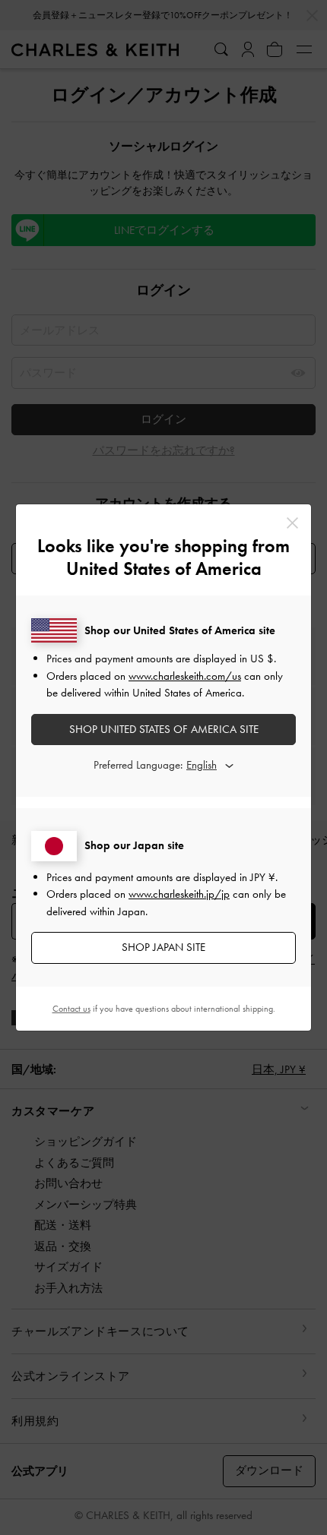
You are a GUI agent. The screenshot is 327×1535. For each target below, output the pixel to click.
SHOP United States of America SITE (164, 729)
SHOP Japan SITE (163, 947)
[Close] (292, 523)
